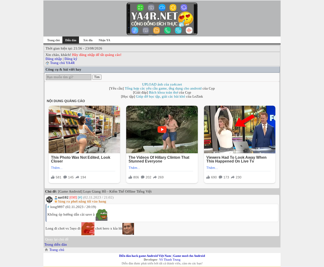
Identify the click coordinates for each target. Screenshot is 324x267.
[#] (80, 197)
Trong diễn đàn (55, 244)
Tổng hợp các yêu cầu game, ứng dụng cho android (163, 88)
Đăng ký (71, 59)
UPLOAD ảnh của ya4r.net (162, 84)
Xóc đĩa (88, 40)
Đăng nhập (54, 59)
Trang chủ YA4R (62, 63)
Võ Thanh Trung (170, 259)
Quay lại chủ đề (57, 239)
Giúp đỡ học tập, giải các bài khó (160, 96)
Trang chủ (53, 40)
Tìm (97, 77)
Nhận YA (104, 40)
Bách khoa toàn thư (163, 92)
